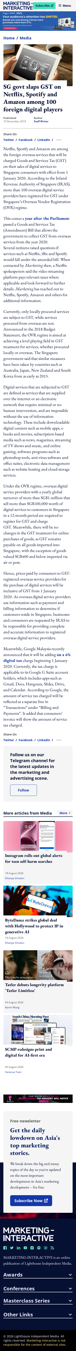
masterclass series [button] (26, 1300)
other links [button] (18, 1314)
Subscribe (45, 6)
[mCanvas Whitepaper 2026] (38, 21)
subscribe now (33, 1202)
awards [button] (13, 1274)
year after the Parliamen (46, 218)
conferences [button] (19, 1288)
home (9, 37)
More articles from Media (35, 813)
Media (25, 37)
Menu (67, 6)
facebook (26, 140)
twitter (8, 140)
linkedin (43, 140)
